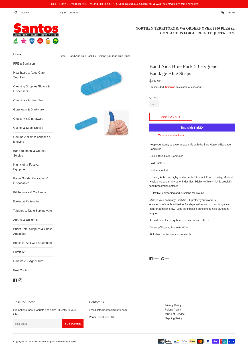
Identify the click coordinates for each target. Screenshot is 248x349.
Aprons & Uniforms (25, 219)
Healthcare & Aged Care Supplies (29, 75)
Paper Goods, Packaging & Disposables (30, 181)
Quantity (153, 97)
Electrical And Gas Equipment (32, 242)
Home (17, 54)
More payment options (171, 135)
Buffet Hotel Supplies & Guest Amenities (32, 231)
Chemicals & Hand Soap (29, 100)
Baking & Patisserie (26, 201)
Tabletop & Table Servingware (32, 210)
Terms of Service (174, 313)
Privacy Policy (173, 305)
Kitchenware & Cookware (29, 192)
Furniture (19, 252)
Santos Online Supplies (43, 341)
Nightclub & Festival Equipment (26, 167)
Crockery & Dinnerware (28, 118)
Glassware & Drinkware (28, 109)
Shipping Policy (173, 318)
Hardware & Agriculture (28, 261)
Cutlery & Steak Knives (28, 127)
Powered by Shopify (66, 341)
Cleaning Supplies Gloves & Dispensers (31, 89)
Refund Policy (172, 309)
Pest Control (21, 270)
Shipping (170, 86)
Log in (62, 12)
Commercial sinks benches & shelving (32, 139)
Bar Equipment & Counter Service (29, 153)
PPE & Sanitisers (24, 63)
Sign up (74, 12)
